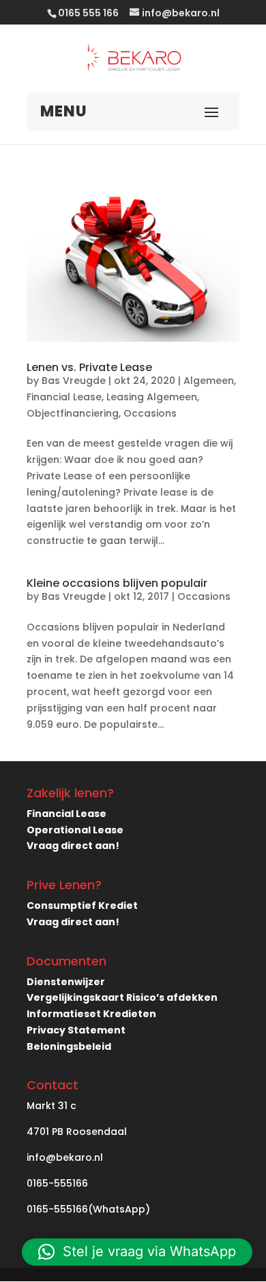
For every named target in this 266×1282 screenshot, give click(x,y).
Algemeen (208, 380)
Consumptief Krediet (82, 905)
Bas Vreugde (74, 380)
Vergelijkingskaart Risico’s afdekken (122, 997)
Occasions (150, 413)
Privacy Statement (76, 1030)
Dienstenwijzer (66, 982)
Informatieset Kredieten (91, 1014)
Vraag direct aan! (73, 845)
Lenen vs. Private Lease (89, 367)
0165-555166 (57, 1183)
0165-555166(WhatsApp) (88, 1209)
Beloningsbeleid (69, 1046)
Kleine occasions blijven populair (117, 583)
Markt (41, 1105)
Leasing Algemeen (151, 397)
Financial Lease (64, 397)
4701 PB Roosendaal (77, 1131)
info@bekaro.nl (65, 1157)
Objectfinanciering (73, 413)
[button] (137, 1252)
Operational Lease (75, 830)
